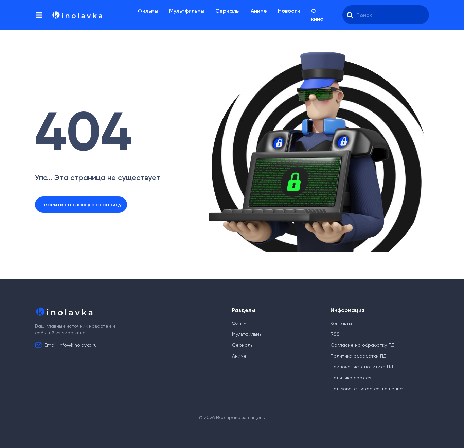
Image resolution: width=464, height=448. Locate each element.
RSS (335, 334)
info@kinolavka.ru (78, 345)
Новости (289, 10)
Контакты (341, 323)
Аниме (259, 10)
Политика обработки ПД (358, 356)
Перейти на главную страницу (81, 204)
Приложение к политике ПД (362, 366)
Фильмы (148, 10)
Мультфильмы (186, 10)
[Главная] (76, 15)
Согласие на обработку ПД (362, 345)
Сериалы (227, 10)
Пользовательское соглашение (367, 388)
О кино (317, 14)
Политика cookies (351, 377)
